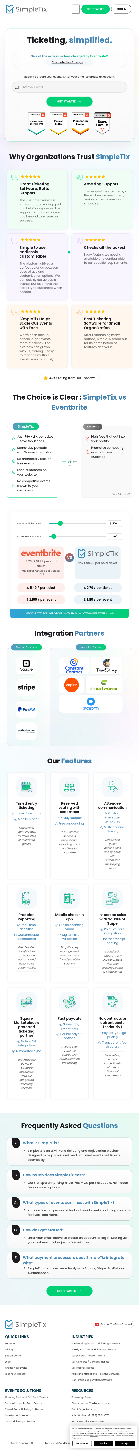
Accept (124, 1443)
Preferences (82, 1443)
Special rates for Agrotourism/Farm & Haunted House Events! (66, 613)
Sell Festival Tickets (83, 1367)
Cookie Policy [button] (94, 1435)
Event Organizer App (84, 1409)
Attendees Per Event (29, 536)
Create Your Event (16, 1367)
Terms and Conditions (58, 1443)
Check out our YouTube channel (91, 1403)
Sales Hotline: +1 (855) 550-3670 (90, 1415)
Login (8, 1361)
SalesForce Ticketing (17, 1415)
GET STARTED (66, 101)
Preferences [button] (76, 1438)
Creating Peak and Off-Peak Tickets (26, 1397)
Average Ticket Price (29, 523)
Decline (103, 1443)
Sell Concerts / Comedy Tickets (90, 1361)
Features (10, 1343)
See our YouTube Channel (116, 1324)
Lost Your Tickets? (15, 1374)
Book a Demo (13, 1355)
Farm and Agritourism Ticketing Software (96, 1343)
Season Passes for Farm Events (23, 1403)
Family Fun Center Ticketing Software (94, 1349)
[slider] (60, 523)
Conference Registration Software (92, 1380)
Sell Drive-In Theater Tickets (88, 1355)
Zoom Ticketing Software (20, 1421)
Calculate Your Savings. (67, 62)
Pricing (9, 1349)
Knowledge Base (81, 1397)
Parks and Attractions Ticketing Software (96, 1374)
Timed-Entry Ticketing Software (24, 1409)
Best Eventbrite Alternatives (88, 1421)
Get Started (96, 9)
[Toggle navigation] (76, 9)
